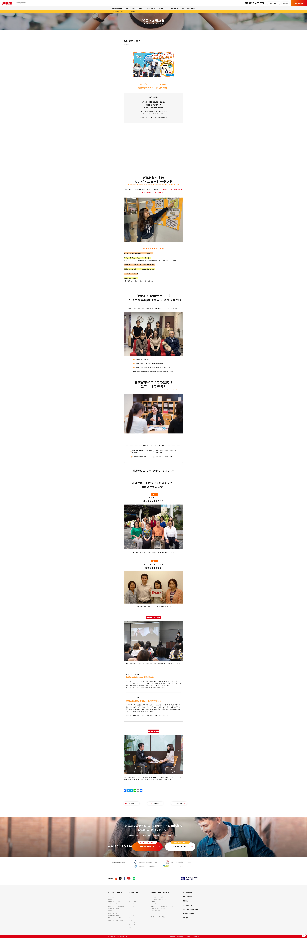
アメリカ (131, 897)
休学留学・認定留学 (113, 913)
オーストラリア (133, 901)
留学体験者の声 (151, 8)
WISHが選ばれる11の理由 (156, 897)
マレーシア (132, 925)
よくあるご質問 (163, 8)
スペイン (131, 915)
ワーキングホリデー (113, 904)
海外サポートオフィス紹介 (158, 917)
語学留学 (110, 899)
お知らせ (185, 901)
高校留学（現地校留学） (114, 908)
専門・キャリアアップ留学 (114, 918)
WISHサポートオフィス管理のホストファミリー (162, 906)
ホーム (109, 11)
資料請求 (285, 3)
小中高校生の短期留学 (113, 915)
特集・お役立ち (174, 8)
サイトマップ (196, 936)
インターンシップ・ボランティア (116, 906)
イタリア (131, 913)
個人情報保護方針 (181, 936)
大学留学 (110, 911)
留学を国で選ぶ (133, 892)
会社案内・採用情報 (188, 913)
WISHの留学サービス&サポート (159, 892)
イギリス (131, 906)
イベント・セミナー (273, 3)
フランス (131, 918)
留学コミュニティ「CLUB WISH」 (158, 908)
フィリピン (132, 922)
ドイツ (131, 911)
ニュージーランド (133, 904)
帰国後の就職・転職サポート (157, 911)
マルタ (131, 908)
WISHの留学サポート (117, 8)
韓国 (130, 927)
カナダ (131, 899)
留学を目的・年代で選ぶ (115, 892)
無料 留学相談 (299, 3)
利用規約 (189, 936)
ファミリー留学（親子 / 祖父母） (116, 920)
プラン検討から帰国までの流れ (158, 899)
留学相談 (152, 901)
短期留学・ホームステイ (114, 901)
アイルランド (132, 920)
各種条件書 (172, 936)
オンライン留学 (112, 897)
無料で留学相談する (147, 846)
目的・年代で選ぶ (130, 8)
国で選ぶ (141, 8)
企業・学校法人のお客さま (188, 8)
